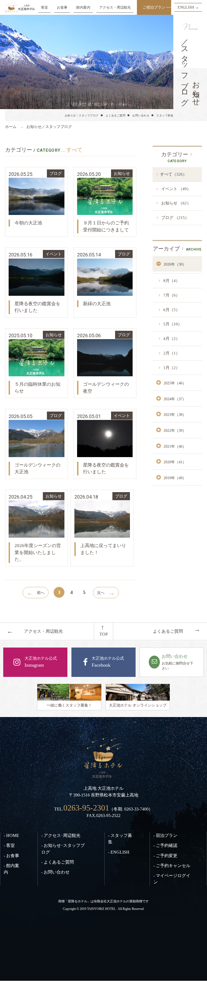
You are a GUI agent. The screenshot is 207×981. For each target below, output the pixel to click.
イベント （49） (175, 189)
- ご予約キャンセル (171, 865)
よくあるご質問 (116, 115)
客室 (44, 7)
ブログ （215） (174, 217)
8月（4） (171, 281)
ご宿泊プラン (154, 7)
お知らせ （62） (175, 203)
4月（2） (171, 338)
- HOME (11, 835)
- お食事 (11, 855)
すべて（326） (173, 174)
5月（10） (172, 324)
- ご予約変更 (165, 855)
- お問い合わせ (55, 872)
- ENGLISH (118, 852)
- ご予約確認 (165, 845)
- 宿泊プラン (165, 835)
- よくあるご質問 (57, 862)
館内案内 (83, 7)
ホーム (10, 126)
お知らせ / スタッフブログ (82, 115)
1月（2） (171, 368)
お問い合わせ (140, 115)
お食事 (62, 7)
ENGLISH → (188, 7)
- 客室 (9, 845)
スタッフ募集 (164, 115)
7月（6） (171, 295)
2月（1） (171, 353)
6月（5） (171, 310)
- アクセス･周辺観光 (60, 835)
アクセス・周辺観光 (115, 7)
